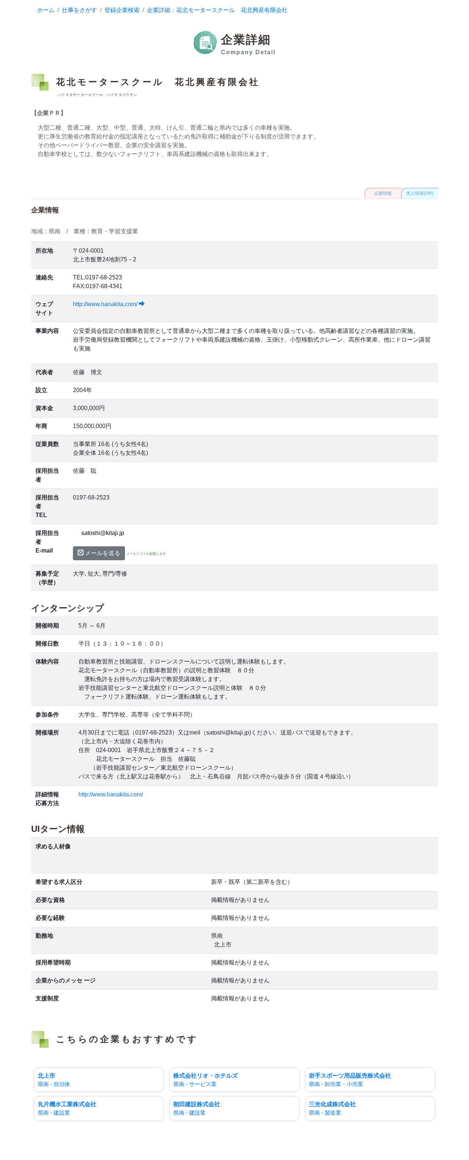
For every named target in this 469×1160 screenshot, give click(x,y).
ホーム (46, 10)
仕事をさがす (79, 10)
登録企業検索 (122, 10)
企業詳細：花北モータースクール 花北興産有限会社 (217, 10)
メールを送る (102, 553)
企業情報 (383, 193)
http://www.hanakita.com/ (106, 304)
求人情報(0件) (419, 193)
